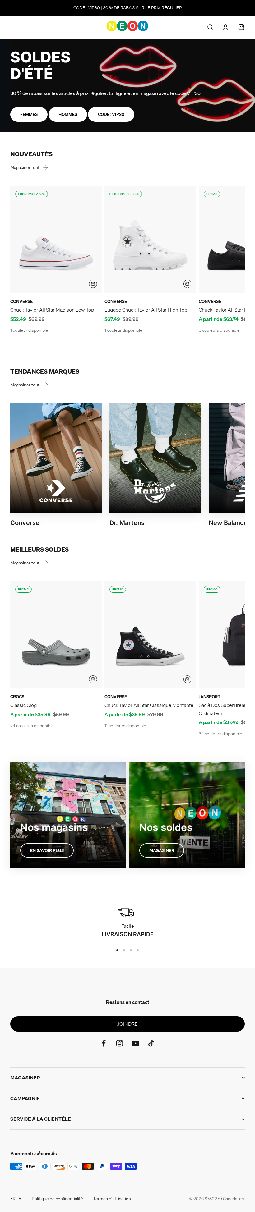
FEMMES (29, 114)
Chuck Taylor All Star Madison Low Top (52, 310)
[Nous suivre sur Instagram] (119, 1043)
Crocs (17, 696)
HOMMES (67, 114)
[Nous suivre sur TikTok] (151, 1043)
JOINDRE (127, 1024)
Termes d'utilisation (112, 1198)
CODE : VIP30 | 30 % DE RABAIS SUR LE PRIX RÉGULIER (127, 7)
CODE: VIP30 (111, 114)
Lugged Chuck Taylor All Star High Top (145, 310)
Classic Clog (23, 705)
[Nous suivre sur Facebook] (104, 1043)
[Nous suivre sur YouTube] (135, 1043)
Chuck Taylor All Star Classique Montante (148, 705)
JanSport (209, 696)
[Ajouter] (93, 284)
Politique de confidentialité (57, 1198)
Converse (21, 301)
